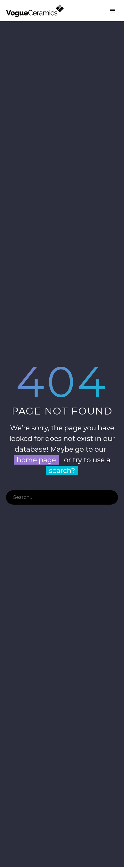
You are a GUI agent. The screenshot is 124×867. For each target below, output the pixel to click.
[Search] (111, 497)
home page (36, 460)
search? (62, 470)
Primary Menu (113, 10)
